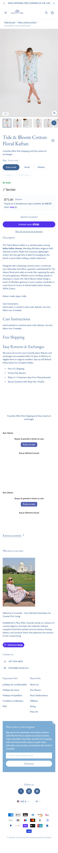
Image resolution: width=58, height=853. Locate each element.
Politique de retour (11, 690)
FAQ (5, 706)
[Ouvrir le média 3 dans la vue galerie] (27, 123)
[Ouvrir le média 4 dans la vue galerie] (37, 123)
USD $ (23, 801)
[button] (46, 13)
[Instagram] (29, 791)
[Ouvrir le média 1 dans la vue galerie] (7, 123)
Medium (41, 167)
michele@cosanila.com (18, 668)
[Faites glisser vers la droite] (53, 3)
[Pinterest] (37, 791)
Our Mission (35, 690)
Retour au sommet (12, 535)
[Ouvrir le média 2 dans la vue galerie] (17, 123)
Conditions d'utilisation (13, 701)
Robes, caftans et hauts (27, 22)
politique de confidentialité (15, 684)
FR (37, 801)
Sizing (32, 706)
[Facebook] (21, 791)
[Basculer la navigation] (6, 13)
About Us (34, 684)
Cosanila (11, 837)
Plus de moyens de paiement (29, 231)
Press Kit (34, 711)
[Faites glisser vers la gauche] (4, 3)
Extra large (24, 175)
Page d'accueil (9, 22)
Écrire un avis (29, 444)
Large (8, 175)
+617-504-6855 (15, 661)
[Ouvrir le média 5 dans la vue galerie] (48, 123)
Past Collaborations (39, 695)
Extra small (11, 167)
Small (27, 167)
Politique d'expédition (12, 695)
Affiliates (34, 701)
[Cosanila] (17, 13)
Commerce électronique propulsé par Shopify (34, 837)
